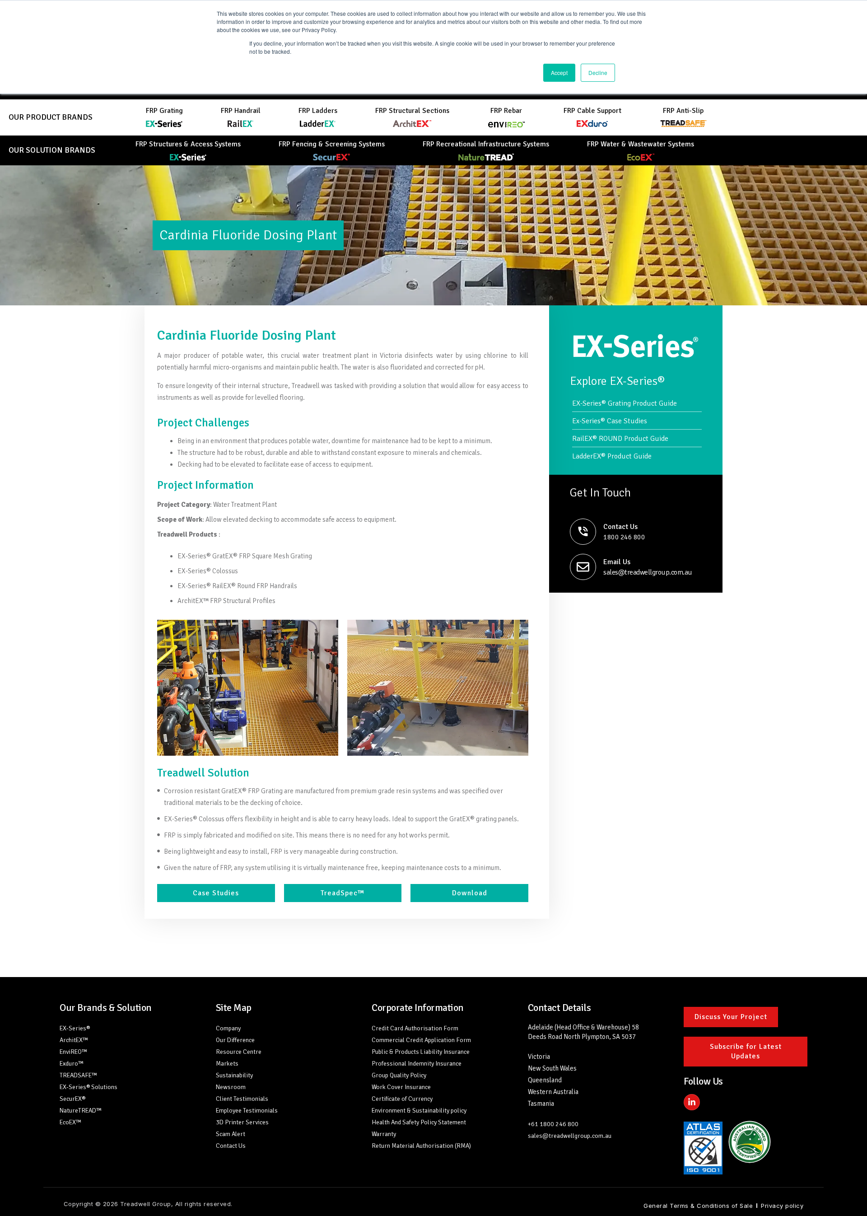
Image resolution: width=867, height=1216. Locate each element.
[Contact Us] (583, 532)
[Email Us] (583, 567)
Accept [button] (559, 72)
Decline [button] (597, 72)
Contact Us (620, 526)
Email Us (616, 561)
